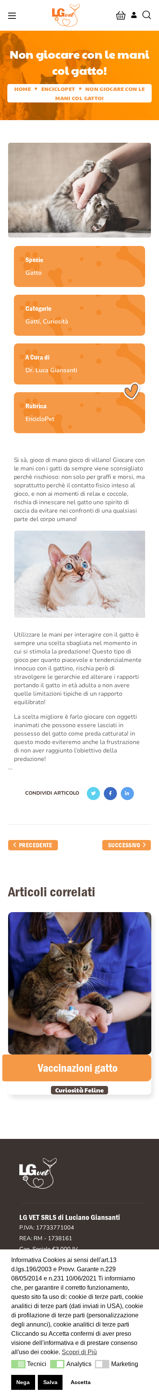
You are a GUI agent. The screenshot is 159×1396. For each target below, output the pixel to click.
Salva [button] (50, 1382)
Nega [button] (23, 1382)
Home (22, 88)
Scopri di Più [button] (79, 1352)
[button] (120, 15)
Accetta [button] (81, 1382)
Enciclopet (58, 88)
